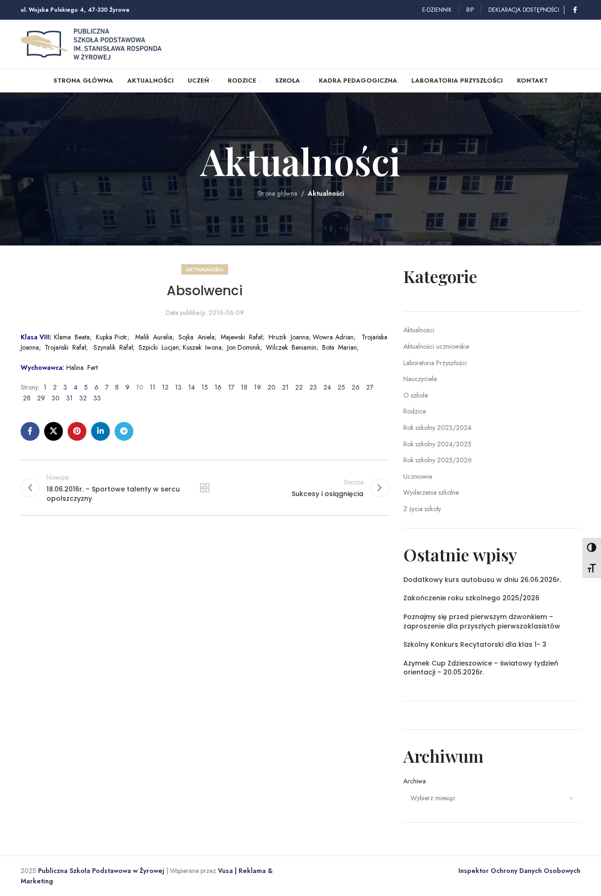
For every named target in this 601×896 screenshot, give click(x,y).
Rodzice (414, 411)
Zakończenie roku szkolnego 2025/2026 (471, 598)
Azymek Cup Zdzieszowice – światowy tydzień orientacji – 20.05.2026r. (480, 668)
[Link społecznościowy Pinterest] (77, 431)
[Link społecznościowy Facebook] (574, 10)
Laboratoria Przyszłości (435, 363)
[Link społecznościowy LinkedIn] (100, 431)
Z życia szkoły (422, 508)
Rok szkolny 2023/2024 (437, 427)
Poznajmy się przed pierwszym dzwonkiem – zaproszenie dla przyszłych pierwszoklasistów (481, 621)
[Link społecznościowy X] (53, 431)
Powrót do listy (205, 487)
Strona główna (277, 193)
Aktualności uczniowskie (436, 346)
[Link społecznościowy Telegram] (124, 431)
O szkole (415, 395)
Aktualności (326, 193)
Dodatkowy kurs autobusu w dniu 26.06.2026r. (482, 579)
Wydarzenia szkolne (431, 492)
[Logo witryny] (91, 43)
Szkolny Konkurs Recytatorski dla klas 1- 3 (475, 644)
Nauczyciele (420, 378)
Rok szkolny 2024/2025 (437, 444)
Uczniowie (417, 476)
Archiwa (414, 781)
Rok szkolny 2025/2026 (437, 460)
